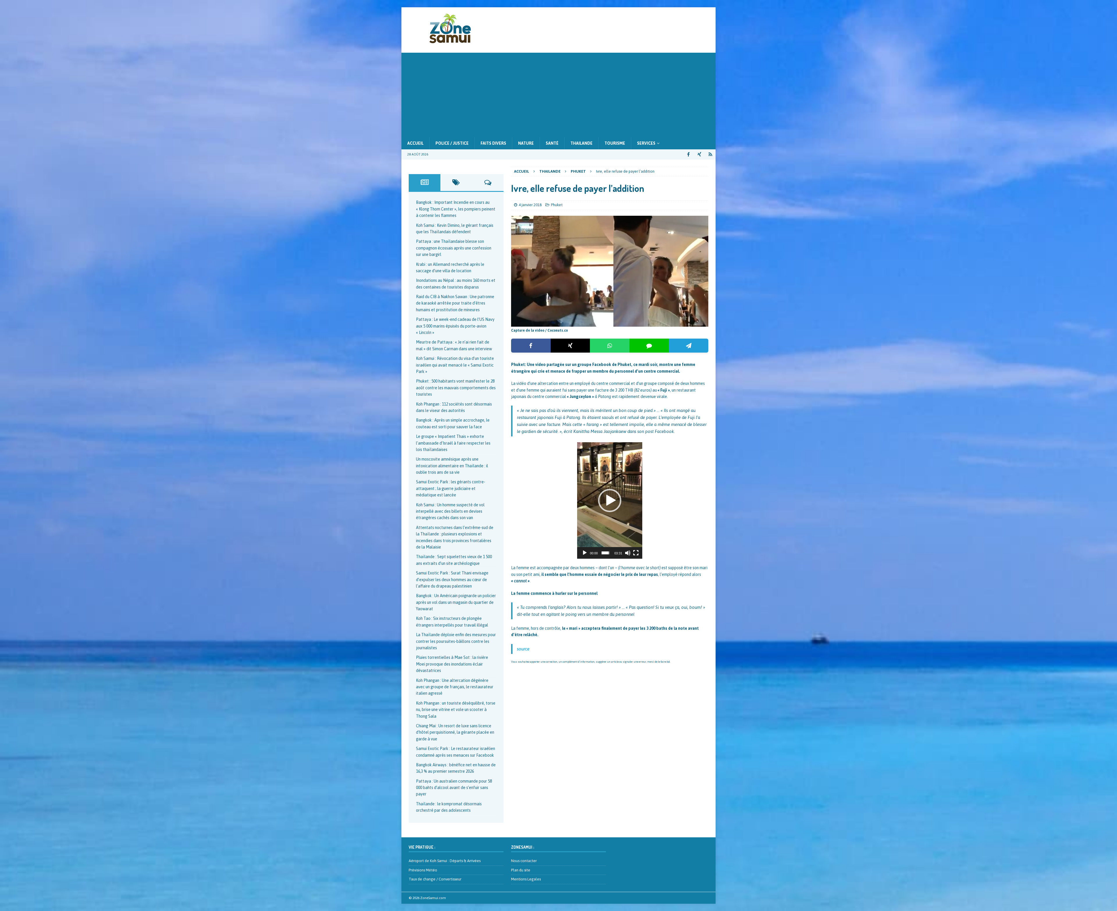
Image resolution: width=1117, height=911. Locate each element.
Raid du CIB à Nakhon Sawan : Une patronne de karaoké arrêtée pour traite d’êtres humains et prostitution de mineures (455, 303)
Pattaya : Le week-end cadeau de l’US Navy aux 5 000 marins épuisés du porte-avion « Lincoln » (455, 326)
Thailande (581, 143)
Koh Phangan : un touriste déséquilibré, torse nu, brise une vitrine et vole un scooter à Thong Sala (455, 710)
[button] (609, 500)
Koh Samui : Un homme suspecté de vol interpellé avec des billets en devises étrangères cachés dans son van (450, 511)
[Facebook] (531, 346)
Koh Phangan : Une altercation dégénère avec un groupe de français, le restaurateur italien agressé (454, 687)
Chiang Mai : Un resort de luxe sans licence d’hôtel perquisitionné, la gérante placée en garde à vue (455, 732)
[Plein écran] (636, 553)
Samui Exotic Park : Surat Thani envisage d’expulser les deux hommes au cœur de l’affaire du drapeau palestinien (452, 579)
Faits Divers (493, 143)
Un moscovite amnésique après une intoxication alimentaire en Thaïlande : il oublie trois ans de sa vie (452, 466)
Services (646, 143)
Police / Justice (452, 143)
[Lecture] (585, 553)
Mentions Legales (526, 879)
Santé (552, 143)
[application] (609, 500)
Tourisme (614, 143)
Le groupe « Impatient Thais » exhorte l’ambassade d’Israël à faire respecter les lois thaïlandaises (453, 443)
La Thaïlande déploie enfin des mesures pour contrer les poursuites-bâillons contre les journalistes (456, 641)
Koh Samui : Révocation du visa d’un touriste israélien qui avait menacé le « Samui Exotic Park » (455, 365)
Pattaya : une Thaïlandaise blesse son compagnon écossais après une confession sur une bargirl (453, 248)
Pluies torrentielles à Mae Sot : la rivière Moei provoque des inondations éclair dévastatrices (452, 664)
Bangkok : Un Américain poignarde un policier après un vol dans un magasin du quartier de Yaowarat (456, 602)
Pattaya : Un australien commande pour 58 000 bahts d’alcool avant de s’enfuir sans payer (454, 788)
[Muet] (628, 553)
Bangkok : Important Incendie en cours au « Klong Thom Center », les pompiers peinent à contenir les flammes (455, 209)
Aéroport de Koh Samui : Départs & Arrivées (445, 861)
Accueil (415, 143)
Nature (526, 143)
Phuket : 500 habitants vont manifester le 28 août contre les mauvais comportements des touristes (456, 388)
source (523, 648)
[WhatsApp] (609, 346)
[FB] (688, 154)
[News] (710, 154)
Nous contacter (524, 861)
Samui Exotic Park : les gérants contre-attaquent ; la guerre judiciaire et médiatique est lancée (450, 488)
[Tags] (456, 182)
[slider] (606, 552)
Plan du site (520, 870)
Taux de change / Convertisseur (435, 879)
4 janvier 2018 (530, 205)
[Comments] (488, 182)
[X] (570, 346)
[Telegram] (688, 346)
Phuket (557, 205)
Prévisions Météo (423, 870)
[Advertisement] (558, 93)
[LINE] (649, 346)
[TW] (699, 154)
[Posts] (424, 182)
